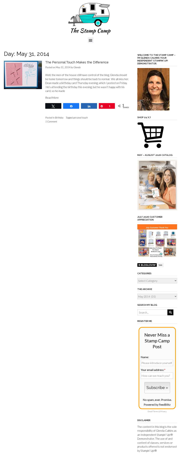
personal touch (80, 117)
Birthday (59, 117)
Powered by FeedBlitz (157, 404)
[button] (91, 40)
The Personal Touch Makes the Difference (77, 62)
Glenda (77, 67)
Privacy (163, 411)
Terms (155, 411)
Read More (52, 97)
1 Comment (51, 121)
